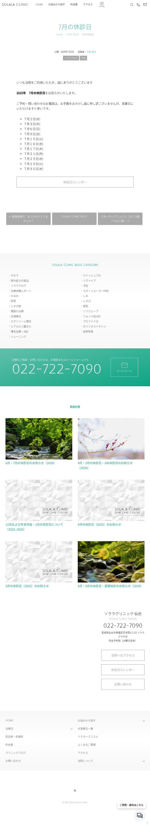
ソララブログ (72, 35)
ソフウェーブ (90, 311)
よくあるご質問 (87, 744)
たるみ (14, 295)
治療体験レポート (21, 291)
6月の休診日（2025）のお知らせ (99, 524)
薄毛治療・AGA (19, 331)
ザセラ (14, 275)
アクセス (88, 4)
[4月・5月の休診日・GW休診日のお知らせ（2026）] (111, 457)
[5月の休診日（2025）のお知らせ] (38, 580)
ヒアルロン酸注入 (21, 326)
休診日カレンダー (75, 182)
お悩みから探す (56, 4)
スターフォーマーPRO (96, 291)
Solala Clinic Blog (74, 216)
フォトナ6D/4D (91, 316)
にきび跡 (16, 306)
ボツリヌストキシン (94, 326)
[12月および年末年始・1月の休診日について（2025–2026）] (38, 519)
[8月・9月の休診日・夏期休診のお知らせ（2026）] (111, 580)
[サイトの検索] (131, 4)
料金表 (74, 4)
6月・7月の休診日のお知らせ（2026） (30, 463)
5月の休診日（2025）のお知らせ (27, 586)
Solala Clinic (15, 5)
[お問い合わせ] (145, 4)
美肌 (85, 306)
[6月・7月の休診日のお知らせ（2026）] (38, 457)
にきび (87, 301)
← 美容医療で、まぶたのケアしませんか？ (28, 219)
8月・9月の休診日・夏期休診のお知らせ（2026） (110, 586)
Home (39, 4)
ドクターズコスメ (88, 736)
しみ (85, 295)
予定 (83, 57)
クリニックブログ (15, 752)
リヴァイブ (89, 280)
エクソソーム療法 (21, 321)
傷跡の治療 (17, 311)
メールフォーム (124, 370)
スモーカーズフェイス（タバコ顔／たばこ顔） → (120, 219)
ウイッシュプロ (92, 275)
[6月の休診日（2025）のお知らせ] (111, 519)
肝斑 (13, 301)
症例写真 (88, 331)
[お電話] (138, 4)
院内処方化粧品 (20, 280)
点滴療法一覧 (85, 728)
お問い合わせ (123, 684)
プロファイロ (90, 321)
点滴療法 (16, 316)
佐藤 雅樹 (91, 51)
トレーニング (18, 336)
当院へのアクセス (123, 655)
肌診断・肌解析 (14, 736)
